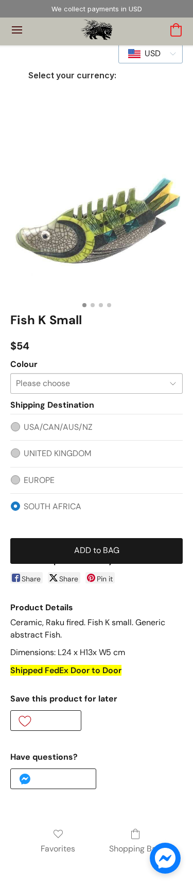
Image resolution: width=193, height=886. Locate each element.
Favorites (58, 848)
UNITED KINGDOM (57, 453)
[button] (96, 30)
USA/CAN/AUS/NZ (58, 427)
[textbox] (149, 53)
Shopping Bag (135, 848)
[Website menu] (17, 29)
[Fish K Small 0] (96, 210)
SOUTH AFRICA (52, 506)
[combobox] (150, 53)
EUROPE (39, 480)
